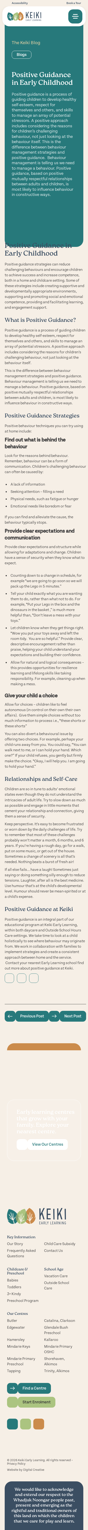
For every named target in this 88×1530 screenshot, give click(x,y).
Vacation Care (56, 1276)
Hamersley (16, 1340)
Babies (12, 1280)
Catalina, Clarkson (59, 1321)
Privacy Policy (16, 1463)
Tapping (13, 1371)
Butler (12, 1321)
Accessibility (20, 3)
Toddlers (14, 1287)
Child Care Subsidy (59, 1244)
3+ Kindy (14, 1294)
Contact (12, 963)
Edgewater (16, 1327)
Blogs (22, 55)
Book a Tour (73, 3)
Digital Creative (33, 1470)
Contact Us (53, 1251)
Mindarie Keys (18, 1346)
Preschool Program (22, 1301)
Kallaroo (51, 1340)
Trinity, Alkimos (56, 1371)
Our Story (15, 1244)
